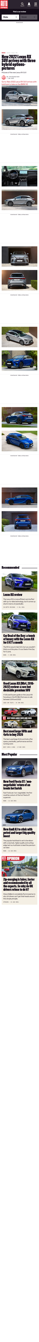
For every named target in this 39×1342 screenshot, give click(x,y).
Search (22, 6)
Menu (35, 6)
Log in (29, 6)
